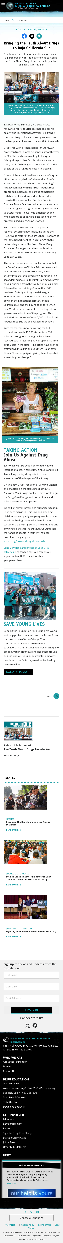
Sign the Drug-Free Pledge (17, 1133)
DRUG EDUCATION (16, 1079)
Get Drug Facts (11, 1083)
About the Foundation (15, 1061)
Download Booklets (14, 1106)
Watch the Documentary (29, 1088)
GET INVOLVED (13, 1115)
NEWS (7, 1155)
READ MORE (10, 755)
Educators (8, 1119)
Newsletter (21, 20)
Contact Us (9, 1071)
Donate (7, 1066)
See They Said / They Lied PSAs (20, 1092)
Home (7, 20)
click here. (11, 1183)
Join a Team (9, 1142)
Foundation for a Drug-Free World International (30, 1040)
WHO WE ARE (12, 1057)
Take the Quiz (10, 1102)
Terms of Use (44, 1224)
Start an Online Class (14, 1137)
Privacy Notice (11, 1224)
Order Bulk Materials (14, 1147)
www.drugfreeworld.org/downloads (24, 541)
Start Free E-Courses (14, 1097)
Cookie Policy (27, 1224)
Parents (7, 1128)
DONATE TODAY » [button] (18, 672)
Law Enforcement (12, 1123)
